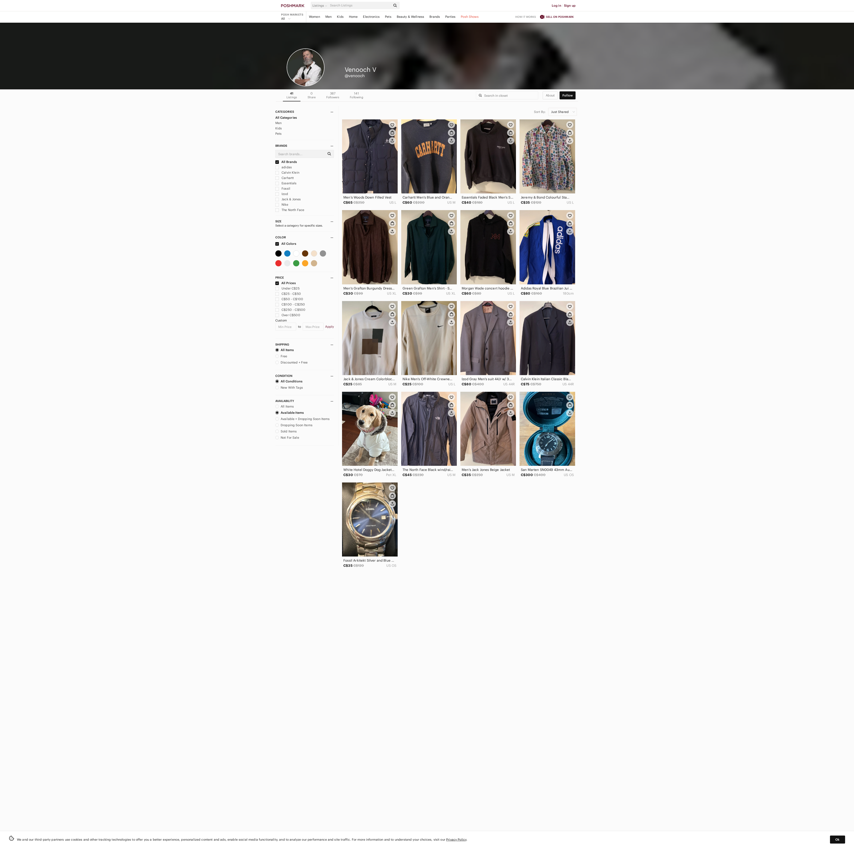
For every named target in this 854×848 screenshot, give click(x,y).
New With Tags (292, 388)
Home (353, 17)
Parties (450, 17)
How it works (525, 16)
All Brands (289, 162)
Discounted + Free (294, 362)
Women (314, 17)
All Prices (288, 283)
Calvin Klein (290, 173)
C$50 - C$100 (292, 299)
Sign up (570, 6)
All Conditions (291, 381)
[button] (320, 5)
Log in (556, 6)
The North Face (292, 210)
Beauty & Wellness (410, 17)
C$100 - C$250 (293, 304)
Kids (340, 17)
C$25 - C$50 (291, 294)
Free (284, 356)
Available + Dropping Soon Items (305, 419)
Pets (388, 17)
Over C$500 (291, 315)
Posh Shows (470, 17)
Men (328, 17)
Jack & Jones (291, 199)
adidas (286, 167)
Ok (837, 840)
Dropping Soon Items (296, 425)
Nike (284, 205)
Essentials (289, 183)
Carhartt (287, 178)
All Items (287, 350)
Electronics (371, 17)
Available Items (292, 413)
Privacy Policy (456, 840)
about (550, 95)
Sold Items (289, 431)
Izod (284, 194)
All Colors (288, 244)
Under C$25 (291, 288)
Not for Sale (290, 438)
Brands (434, 17)
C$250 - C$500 (293, 310)
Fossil (285, 189)
